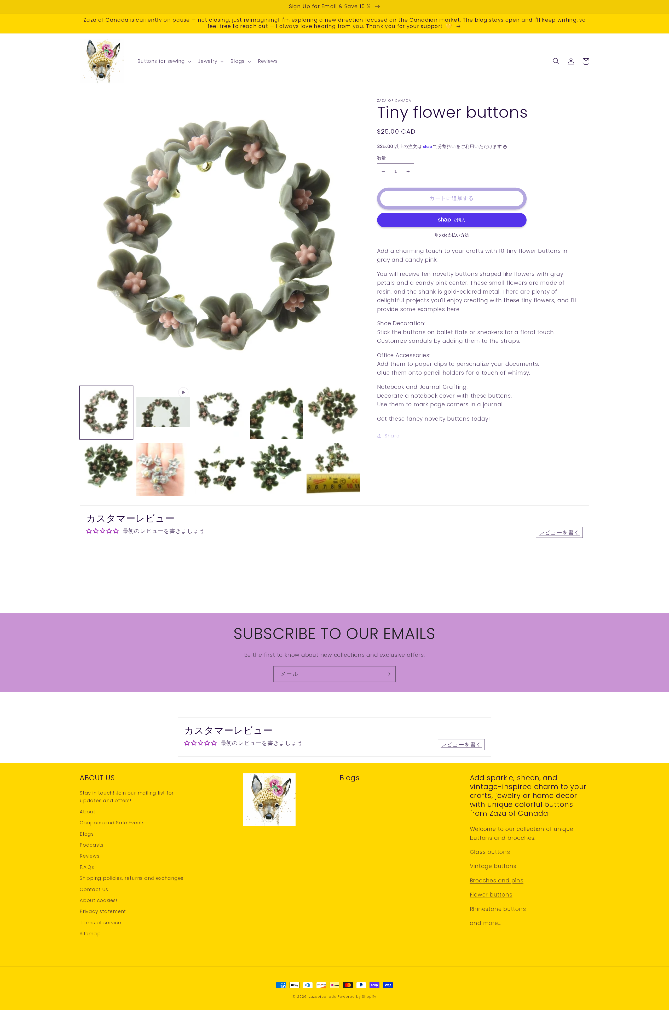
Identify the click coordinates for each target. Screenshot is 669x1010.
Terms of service (100, 922)
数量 (381, 158)
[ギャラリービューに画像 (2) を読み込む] (219, 412)
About (87, 811)
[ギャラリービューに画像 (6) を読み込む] (163, 469)
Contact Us (94, 889)
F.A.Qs (87, 867)
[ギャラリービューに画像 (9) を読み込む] (333, 469)
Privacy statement (103, 911)
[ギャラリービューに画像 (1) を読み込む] (106, 412)
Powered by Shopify (357, 996)
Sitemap (90, 933)
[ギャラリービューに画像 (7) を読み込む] (219, 469)
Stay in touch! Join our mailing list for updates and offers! (127, 797)
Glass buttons (490, 852)
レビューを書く (559, 532)
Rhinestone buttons (498, 909)
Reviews (89, 856)
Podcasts (91, 845)
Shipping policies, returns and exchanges (131, 878)
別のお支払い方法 (451, 235)
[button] (164, 61)
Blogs (87, 834)
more (490, 923)
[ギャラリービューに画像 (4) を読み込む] (333, 412)
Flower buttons (491, 894)
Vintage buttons (493, 866)
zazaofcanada (323, 996)
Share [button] (392, 435)
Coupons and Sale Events (112, 822)
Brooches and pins (496, 880)
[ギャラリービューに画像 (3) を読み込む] (276, 412)
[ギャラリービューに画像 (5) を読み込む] (106, 469)
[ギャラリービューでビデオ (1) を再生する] (163, 412)
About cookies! (98, 900)
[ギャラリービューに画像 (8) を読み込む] (276, 469)
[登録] (387, 674)
